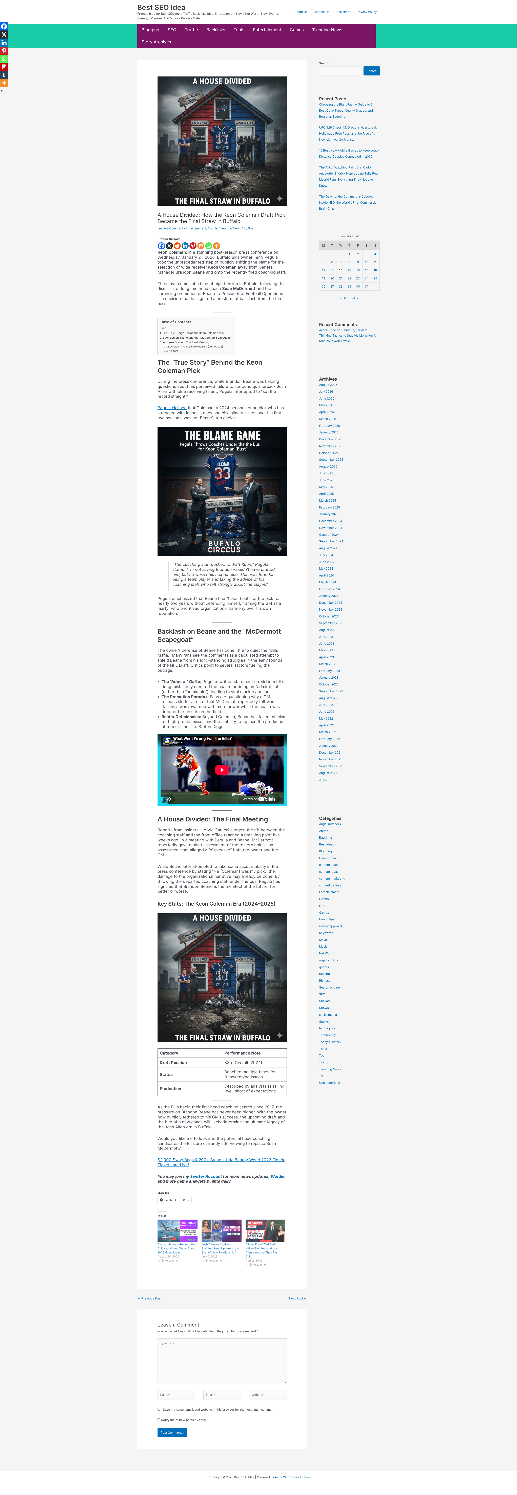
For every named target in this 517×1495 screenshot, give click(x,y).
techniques (327, 1028)
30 (358, 286)
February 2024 (329, 589)
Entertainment (267, 29)
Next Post (298, 1298)
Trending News (327, 29)
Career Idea (327, 858)
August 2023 (328, 630)
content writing (330, 885)
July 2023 (326, 637)
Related (173, 350)
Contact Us (321, 12)
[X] (169, 245)
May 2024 (326, 568)
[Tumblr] (4, 75)
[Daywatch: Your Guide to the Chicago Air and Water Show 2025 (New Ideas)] (178, 1231)
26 (323, 286)
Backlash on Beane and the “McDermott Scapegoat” (197, 337)
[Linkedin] (185, 245)
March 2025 (327, 500)
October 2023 (329, 616)
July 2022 (326, 705)
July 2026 (326, 391)
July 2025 (326, 473)
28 (341, 286)
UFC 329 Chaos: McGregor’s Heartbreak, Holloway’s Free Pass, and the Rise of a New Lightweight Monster (348, 133)
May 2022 (326, 718)
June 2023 (326, 643)
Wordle (278, 1176)
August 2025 (328, 466)
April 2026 (326, 412)
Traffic (191, 29)
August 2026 (328, 385)
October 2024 (329, 535)
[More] (216, 245)
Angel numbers (330, 824)
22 (349, 278)
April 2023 (326, 657)
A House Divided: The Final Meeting (186, 342)
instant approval (330, 926)
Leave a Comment (170, 228)
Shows (324, 1008)
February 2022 (329, 739)
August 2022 (328, 698)
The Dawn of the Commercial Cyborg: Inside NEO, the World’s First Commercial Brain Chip (348, 202)
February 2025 (329, 507)
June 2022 (326, 711)
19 (323, 278)
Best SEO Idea (161, 7)
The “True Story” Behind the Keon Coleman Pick (193, 333)
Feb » (354, 298)
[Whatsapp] (208, 245)
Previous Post (149, 1298)
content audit (328, 865)
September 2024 (331, 541)
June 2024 (326, 562)
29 (349, 286)
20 (332, 278)
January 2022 (328, 746)
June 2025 (326, 480)
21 (340, 278)
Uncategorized (329, 1083)
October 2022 (329, 684)
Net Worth (326, 953)
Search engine (329, 987)
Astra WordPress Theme (292, 1477)
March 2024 (327, 582)
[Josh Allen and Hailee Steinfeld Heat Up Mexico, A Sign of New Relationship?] (222, 1231)
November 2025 (330, 446)
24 (367, 278)
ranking (324, 974)
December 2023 (330, 603)
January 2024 (329, 596)
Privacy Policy (367, 12)
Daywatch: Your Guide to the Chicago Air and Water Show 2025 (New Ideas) (176, 1248)
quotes (324, 967)
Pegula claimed (172, 407)
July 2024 (326, 555)
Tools (239, 29)
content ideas (328, 872)
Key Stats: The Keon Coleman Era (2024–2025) (195, 346)
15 (349, 270)
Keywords (326, 933)
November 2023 (330, 609)
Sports (213, 228)
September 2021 (331, 766)
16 (358, 270)
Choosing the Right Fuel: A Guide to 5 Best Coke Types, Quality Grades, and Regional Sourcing (346, 110)
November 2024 (330, 528)
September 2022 (331, 691)
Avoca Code (327, 330)
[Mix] (200, 245)
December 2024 (330, 521)
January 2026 (328, 432)
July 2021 (326, 780)
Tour (322, 1055)
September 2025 (331, 459)
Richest (324, 980)
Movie (323, 940)
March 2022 (327, 732)
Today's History (330, 1042)
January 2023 (329, 677)
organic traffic (329, 960)
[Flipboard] (4, 67)
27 (332, 286)
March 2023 (327, 664)
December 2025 (330, 439)
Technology (327, 1035)
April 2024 (326, 575)
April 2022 (326, 725)
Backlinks (215, 29)
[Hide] (1, 90)
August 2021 (328, 773)
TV (321, 1076)
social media (328, 1015)
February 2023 (329, 671)
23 (358, 278)
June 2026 (326, 398)
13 (332, 270)
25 (375, 278)
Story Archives (156, 41)
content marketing (332, 878)
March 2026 (327, 419)
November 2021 (330, 759)
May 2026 (326, 405)
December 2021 (330, 752)
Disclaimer (343, 12)
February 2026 (329, 426)
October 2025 (329, 453)
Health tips (326, 919)
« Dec (344, 298)
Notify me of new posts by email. (184, 1420)
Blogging (150, 29)
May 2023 (326, 650)
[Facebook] (161, 245)
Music (323, 946)
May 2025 (326, 487)
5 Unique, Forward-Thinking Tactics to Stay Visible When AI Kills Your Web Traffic (347, 335)
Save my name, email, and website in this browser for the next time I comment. (219, 1409)
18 (375, 270)
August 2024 (328, 548)
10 (366, 262)
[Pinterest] (193, 245)
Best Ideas (326, 844)
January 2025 (328, 514)
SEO (172, 29)
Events (324, 899)
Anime (323, 831)
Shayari (324, 1001)
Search (324, 63)
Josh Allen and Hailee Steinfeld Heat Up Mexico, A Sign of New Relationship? (220, 1248)
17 (366, 270)
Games (297, 29)
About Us (301, 12)
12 (323, 270)
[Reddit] (177, 245)
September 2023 (331, 623)
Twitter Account (206, 1176)
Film (322, 906)
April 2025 (326, 494)
